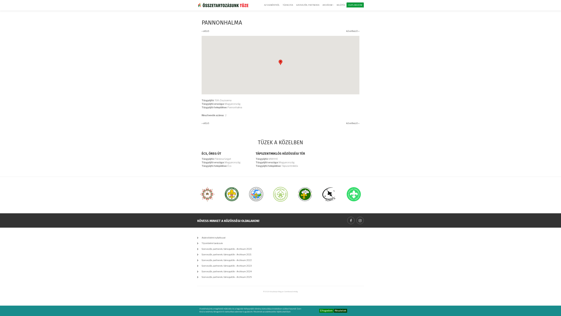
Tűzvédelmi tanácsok (212, 243)
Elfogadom (326, 310)
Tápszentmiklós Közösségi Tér (280, 153)
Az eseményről (272, 5)
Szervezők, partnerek (308, 5)
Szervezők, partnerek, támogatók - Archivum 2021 (226, 254)
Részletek (340, 310)
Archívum (328, 6)
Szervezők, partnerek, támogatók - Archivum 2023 (227, 266)
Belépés (341, 5)
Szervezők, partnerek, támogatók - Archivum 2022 (227, 260)
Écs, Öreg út (211, 153)
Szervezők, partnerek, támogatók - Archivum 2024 (227, 271)
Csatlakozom (355, 5)
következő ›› (352, 31)
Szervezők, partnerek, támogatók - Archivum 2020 (227, 249)
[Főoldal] (222, 4)
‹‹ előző (205, 31)
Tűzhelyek (288, 5)
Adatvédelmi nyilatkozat (214, 237)
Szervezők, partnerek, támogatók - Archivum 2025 (227, 277)
